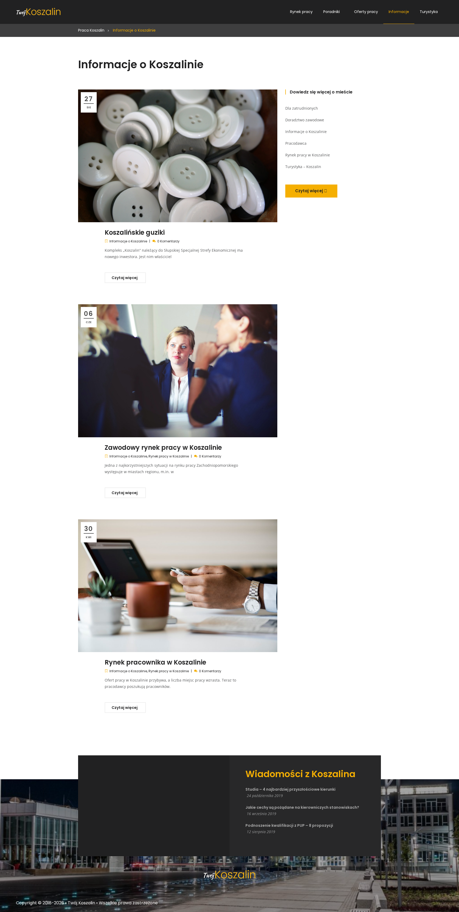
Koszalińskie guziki (135, 232)
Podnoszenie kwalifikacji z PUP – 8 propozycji (289, 825)
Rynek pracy (301, 11)
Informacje (399, 11)
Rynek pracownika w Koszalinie (155, 662)
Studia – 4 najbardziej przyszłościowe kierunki (290, 789)
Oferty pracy (366, 11)
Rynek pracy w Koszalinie (168, 456)
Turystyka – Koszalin (303, 166)
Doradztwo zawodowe (304, 119)
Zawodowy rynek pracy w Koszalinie (163, 447)
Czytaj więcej (125, 277)
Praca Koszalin (91, 30)
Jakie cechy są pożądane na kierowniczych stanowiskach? (302, 807)
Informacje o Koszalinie (128, 241)
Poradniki (331, 11)
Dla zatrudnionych (301, 108)
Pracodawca (296, 143)
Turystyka (429, 11)
